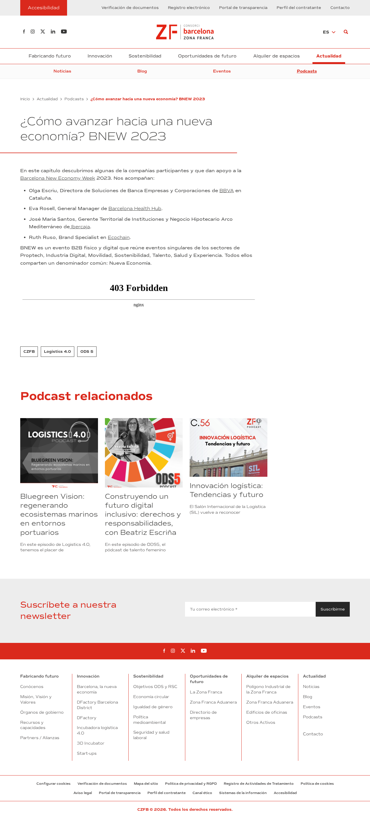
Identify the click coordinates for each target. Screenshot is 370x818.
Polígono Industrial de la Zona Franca (268, 689)
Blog (142, 71)
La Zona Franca (206, 692)
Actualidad (328, 56)
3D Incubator (90, 743)
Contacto (340, 7)
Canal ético (202, 793)
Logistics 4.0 (57, 351)
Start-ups (87, 753)
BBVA (226, 190)
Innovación (100, 56)
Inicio (25, 99)
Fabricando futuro (50, 56)
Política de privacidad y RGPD (191, 784)
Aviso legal (82, 793)
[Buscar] (346, 32)
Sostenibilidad (145, 56)
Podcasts (307, 71)
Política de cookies (317, 784)
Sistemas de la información (243, 793)
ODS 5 (86, 351)
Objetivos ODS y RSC (155, 686)
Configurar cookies (53, 784)
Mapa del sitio (146, 784)
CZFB (29, 351)
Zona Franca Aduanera (213, 702)
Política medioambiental (149, 720)
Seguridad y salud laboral (151, 735)
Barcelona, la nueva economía (96, 689)
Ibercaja (80, 226)
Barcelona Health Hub (134, 208)
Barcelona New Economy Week (57, 178)
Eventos (222, 71)
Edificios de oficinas (266, 712)
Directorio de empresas (203, 715)
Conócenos (31, 686)
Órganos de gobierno (42, 712)
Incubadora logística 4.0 (97, 730)
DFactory (86, 717)
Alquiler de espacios (276, 56)
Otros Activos (260, 722)
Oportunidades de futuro (207, 56)
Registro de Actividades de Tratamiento (259, 784)
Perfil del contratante (299, 7)
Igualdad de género (153, 706)
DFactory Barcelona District (97, 705)
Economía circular (151, 696)
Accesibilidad (285, 793)
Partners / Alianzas (39, 737)
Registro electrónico (189, 7)
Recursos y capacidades (32, 725)
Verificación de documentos (130, 7)
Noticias (62, 71)
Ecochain (119, 237)
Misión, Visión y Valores (35, 699)
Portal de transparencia (243, 7)
